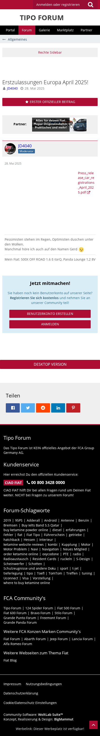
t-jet (75, 568)
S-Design (83, 559)
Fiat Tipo (33, 535)
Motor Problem (15, 549)
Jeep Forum (59, 639)
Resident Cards (44, 559)
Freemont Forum (53, 618)
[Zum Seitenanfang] (93, 725)
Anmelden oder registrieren (58, 4)
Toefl (40, 573)
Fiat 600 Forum (15, 613)
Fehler (8, 535)
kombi (52, 544)
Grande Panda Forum (20, 622)
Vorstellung (41, 578)
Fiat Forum (11, 639)
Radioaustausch (15, 559)
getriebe (75, 535)
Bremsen (10, 525)
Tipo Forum (12, 608)
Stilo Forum (63, 613)
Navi (34, 549)
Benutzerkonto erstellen (50, 313)
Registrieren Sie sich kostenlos (34, 298)
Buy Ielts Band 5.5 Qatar (40, 525)
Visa (25, 578)
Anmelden (50, 324)
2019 (7, 520)
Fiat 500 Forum (68, 608)
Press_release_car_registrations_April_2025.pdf (86, 182)
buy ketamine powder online (25, 530)
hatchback (11, 539)
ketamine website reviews (23, 544)
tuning (87, 573)
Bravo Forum (40, 613)
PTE (66, 554)
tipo (30, 573)
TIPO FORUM (42, 17)
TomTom (55, 573)
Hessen (29, 539)
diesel (57, 530)
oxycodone (50, 554)
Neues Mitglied (75, 549)
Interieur (46, 539)
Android (50, 520)
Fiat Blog (10, 660)
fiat (19, 535)
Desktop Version (50, 364)
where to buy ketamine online (26, 583)
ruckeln (66, 559)
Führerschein (54, 535)
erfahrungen (76, 530)
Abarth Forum (35, 639)
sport (64, 568)
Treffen (72, 573)
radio (77, 554)
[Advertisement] (51, 67)
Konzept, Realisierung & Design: (38, 719)
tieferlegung (13, 573)
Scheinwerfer (13, 564)
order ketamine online (20, 554)
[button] (65, 4)
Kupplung (69, 544)
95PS (19, 520)
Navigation (50, 549)
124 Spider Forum (39, 608)
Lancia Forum (82, 639)
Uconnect (10, 578)
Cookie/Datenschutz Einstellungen (30, 702)
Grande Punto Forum (19, 618)
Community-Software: (33, 714)
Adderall (33, 520)
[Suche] (90, 4)
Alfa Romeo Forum (17, 644)
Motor (85, 544)
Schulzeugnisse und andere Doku (29, 568)
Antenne (67, 520)
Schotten (35, 564)
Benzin (83, 520)
